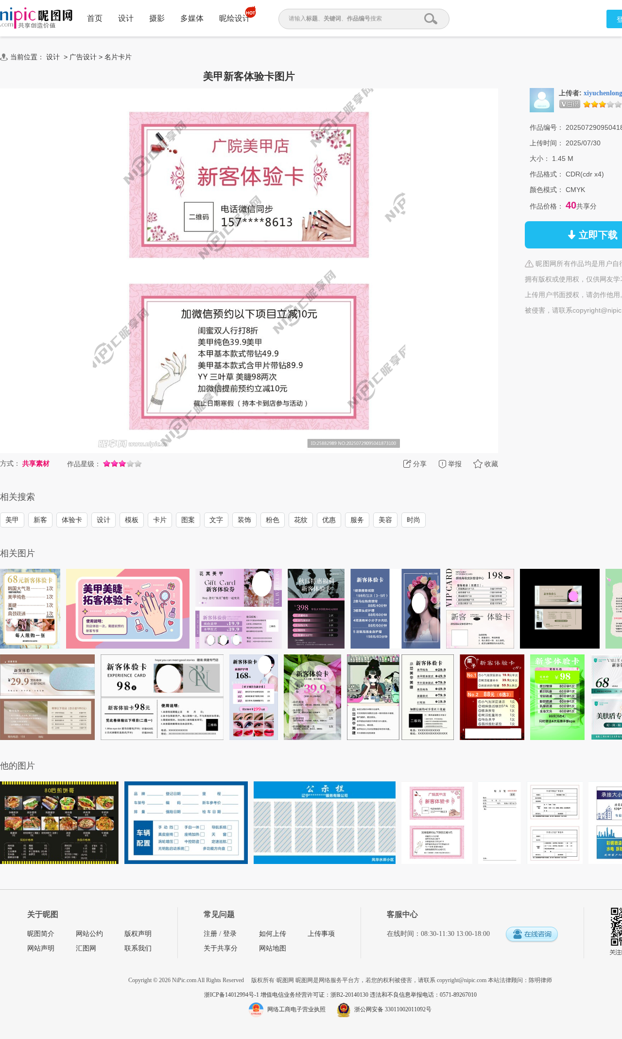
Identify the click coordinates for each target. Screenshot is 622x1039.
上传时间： (547, 143)
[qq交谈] (531, 935)
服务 (357, 520)
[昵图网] (36, 18)
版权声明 (138, 933)
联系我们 (138, 948)
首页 (95, 18)
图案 (188, 520)
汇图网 (86, 948)
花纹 (301, 520)
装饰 (244, 520)
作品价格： (547, 206)
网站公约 (89, 933)
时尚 (413, 520)
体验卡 (72, 520)
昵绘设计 (234, 18)
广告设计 (83, 57)
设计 (126, 18)
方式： (10, 463)
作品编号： (547, 127)
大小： (540, 158)
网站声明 (40, 948)
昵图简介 (40, 933)
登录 (230, 933)
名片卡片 (118, 57)
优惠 (329, 520)
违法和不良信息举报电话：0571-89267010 (423, 994)
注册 (210, 933)
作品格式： (547, 174)
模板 (131, 520)
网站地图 (272, 948)
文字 (216, 520)
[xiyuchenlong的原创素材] (542, 100)
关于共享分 (221, 948)
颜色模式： (547, 190)
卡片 (160, 520)
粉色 (272, 520)
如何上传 (272, 933)
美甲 (12, 520)
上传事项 (321, 933)
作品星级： (84, 464)
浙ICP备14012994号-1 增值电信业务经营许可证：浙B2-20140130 (287, 994)
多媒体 (192, 18)
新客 (40, 520)
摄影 (157, 18)
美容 (385, 520)
